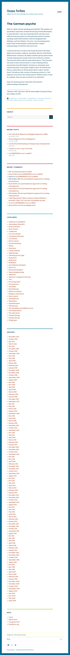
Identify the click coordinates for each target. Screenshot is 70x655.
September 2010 (14, 560)
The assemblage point (27, 205)
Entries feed (13, 619)
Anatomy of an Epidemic (17, 222)
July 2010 (12, 564)
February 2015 (13, 442)
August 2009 (13, 591)
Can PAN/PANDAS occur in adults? (20, 153)
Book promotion (14, 226)
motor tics (12, 267)
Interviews (12, 248)
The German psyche (21, 23)
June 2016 (12, 416)
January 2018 (13, 397)
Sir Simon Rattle (27, 100)
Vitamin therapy (14, 318)
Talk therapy (13, 306)
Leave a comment (38, 100)
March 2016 (12, 421)
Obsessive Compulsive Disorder (20, 277)
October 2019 (13, 351)
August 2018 (13, 380)
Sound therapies (14, 303)
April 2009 (12, 600)
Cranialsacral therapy (16, 236)
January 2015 (13, 445)
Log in (11, 617)
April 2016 (12, 418)
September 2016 (14, 413)
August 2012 (13, 504)
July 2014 (12, 457)
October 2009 (13, 586)
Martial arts (13, 258)
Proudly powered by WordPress (25, 650)
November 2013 (14, 469)
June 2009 (12, 596)
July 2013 (12, 478)
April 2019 (12, 361)
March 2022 (13, 344)
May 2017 (12, 406)
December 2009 (14, 581)
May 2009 (12, 598)
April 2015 (12, 437)
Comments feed (14, 622)
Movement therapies (16, 270)
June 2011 (12, 538)
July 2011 (11, 536)
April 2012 (12, 514)
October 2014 (13, 452)
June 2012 (12, 509)
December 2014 (14, 447)
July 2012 (12, 507)
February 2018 (13, 394)
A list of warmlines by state (35, 200)
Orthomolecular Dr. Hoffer (23, 172)
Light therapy (13, 253)
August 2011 (12, 533)
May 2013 (12, 483)
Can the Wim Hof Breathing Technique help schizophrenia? (29, 144)
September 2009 (14, 588)
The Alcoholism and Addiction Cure (21, 308)
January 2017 (13, 411)
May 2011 (12, 540)
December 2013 (14, 466)
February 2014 (13, 464)
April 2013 (12, 485)
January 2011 (13, 550)
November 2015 (14, 425)
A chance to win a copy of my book (20, 148)
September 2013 (14, 473)
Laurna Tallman (14, 250)
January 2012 (13, 521)
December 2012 (14, 495)
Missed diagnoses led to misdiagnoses (22, 139)
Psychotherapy (14, 289)
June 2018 (12, 385)
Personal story (14, 284)
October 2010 (13, 557)
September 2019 (14, 353)
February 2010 (13, 576)
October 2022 (13, 339)
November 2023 (14, 337)
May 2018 (12, 387)
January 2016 (13, 423)
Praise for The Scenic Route (16, 635)
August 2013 (13, 476)
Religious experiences (16, 294)
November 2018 (14, 373)
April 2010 (12, 572)
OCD (10, 279)
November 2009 (14, 584)
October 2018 (13, 375)
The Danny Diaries (15, 310)
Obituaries (12, 274)
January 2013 (13, 492)
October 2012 (13, 500)
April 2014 (12, 461)
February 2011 (13, 548)
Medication (12, 260)
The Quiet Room (14, 313)
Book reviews (13, 229)
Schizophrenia (14, 298)
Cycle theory (13, 238)
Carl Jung (40, 98)
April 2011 (12, 543)
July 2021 (12, 346)
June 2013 (12, 481)
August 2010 (13, 562)
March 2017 (12, 409)
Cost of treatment (15, 234)
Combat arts (13, 231)
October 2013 (13, 471)
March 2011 (12, 545)
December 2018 (14, 370)
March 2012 (12, 516)
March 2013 (12, 488)
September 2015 (14, 430)
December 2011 (14, 524)
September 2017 (14, 401)
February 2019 (13, 365)
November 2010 (14, 555)
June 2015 (12, 433)
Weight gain (13, 320)
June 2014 (12, 459)
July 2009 (12, 593)
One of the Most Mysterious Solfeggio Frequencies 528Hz (28, 134)
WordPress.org (14, 624)
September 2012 (14, 502)
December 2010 (14, 552)
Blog (8, 639)
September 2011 (14, 531)
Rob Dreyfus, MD (14, 193)
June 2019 (12, 356)
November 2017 (14, 399)
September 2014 (14, 454)
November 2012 (14, 497)
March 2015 (12, 440)
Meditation (12, 262)
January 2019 (13, 368)
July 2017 (11, 404)
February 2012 (13, 519)
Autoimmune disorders (17, 224)
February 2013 (13, 490)
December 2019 (14, 349)
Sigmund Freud (18, 100)
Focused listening (15, 243)
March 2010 (13, 574)
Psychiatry (12, 286)
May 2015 (12, 435)
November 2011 (14, 526)
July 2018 (12, 382)
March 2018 (13, 392)
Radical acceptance (15, 291)
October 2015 (13, 428)
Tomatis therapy (14, 315)
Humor (11, 246)
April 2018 (12, 389)
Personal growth (14, 282)
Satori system (13, 296)
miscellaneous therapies (17, 265)
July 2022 (12, 341)
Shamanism (13, 301)
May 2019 (12, 358)
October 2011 (13, 528)
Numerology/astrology (16, 272)
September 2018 (14, 377)
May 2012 (12, 512)
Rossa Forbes (16, 11)
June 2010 (12, 567)
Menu (59, 12)
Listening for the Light (16, 255)
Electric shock (14, 241)
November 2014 (14, 449)
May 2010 (12, 569)
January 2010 (13, 579)
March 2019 (12, 363)
